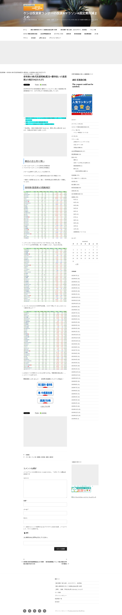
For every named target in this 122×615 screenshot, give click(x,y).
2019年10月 (75, 415)
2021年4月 (74, 359)
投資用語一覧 (58, 598)
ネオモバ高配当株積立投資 (30, 33)
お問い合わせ (42, 38)
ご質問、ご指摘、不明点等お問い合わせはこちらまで (69, 589)
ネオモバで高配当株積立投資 (79, 127)
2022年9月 (74, 306)
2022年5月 (74, 319)
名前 (25, 500)
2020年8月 (74, 384)
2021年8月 (74, 347)
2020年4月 (74, 397)
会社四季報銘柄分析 (46, 33)
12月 (75, 229)
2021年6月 (74, 353)
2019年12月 (75, 409)
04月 (75, 208)
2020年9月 (74, 381)
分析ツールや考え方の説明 (80, 162)
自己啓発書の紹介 (76, 194)
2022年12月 (75, 297)
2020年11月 (75, 375)
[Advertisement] (61, 52)
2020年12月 (75, 372)
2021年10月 (75, 341)
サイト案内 (58, 592)
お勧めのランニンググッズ (80, 141)
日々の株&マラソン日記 (78, 178)
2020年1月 (74, 406)
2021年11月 (75, 337)
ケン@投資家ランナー (37, 74)
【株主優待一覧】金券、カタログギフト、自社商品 (73, 29)
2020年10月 (75, 378)
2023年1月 (74, 294)
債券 (75, 160)
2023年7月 (74, 275)
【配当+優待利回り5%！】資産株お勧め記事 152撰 (43, 29)
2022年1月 (74, 331)
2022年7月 (74, 313)
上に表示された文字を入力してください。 (36, 537)
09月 (75, 223)
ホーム (25, 29)
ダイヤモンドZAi (58, 33)
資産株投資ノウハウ (79, 232)
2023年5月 (74, 281)
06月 (75, 214)
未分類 (73, 181)
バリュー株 (93, 29)
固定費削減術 (87, 33)
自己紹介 (33, 38)
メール (25, 509)
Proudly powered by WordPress (76, 611)
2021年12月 (75, 334)
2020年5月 (74, 393)
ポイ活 (96, 33)
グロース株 (28, 457)
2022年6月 (74, 316)
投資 (73, 157)
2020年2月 (74, 403)
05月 (75, 211)
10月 (75, 226)
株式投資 (43, 457)
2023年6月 (74, 278)
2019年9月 (74, 418)
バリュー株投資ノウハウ (80, 132)
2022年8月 (74, 309)
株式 (75, 168)
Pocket (37, 84)
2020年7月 (74, 387)
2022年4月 (74, 322)
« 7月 (77, 264)
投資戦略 (27, 454)
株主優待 (74, 184)
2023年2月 (74, 291)
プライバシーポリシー (55, 38)
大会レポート (77, 144)
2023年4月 (74, 285)
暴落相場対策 (77, 165)
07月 (75, 217)
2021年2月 (74, 365)
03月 (75, 205)
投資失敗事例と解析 (81, 171)
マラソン (25, 38)
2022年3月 (74, 325)
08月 (75, 220)
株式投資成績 (77, 33)
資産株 (47, 457)
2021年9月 (74, 344)
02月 (75, 202)
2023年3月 (74, 288)
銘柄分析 (51, 457)
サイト (25, 518)
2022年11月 (75, 300)
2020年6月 (74, 390)
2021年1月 (74, 369)
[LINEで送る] (43, 84)
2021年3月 (74, 362)
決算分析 (68, 33)
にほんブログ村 (45, 406)
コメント (26, 478)
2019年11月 (75, 412)
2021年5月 (74, 356)
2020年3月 (74, 400)
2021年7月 (74, 350)
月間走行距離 (77, 147)
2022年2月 (74, 328)
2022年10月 (75, 303)
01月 (75, 199)
